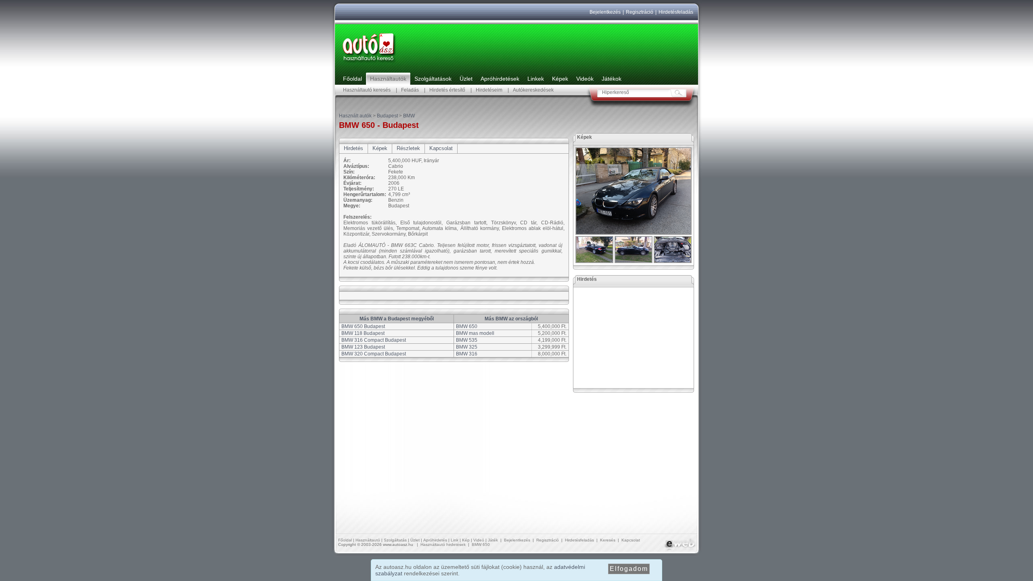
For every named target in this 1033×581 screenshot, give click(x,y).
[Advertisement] (633, 337)
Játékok (611, 78)
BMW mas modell (475, 333)
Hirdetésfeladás (676, 12)
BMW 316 (466, 354)
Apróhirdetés (435, 540)
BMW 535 (466, 340)
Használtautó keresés (367, 90)
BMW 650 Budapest (363, 326)
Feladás (410, 90)
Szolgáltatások (433, 78)
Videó (478, 540)
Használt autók (355, 116)
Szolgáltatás (395, 540)
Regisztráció (639, 12)
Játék (493, 540)
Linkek (535, 78)
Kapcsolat (441, 148)
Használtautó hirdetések (443, 544)
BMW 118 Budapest (363, 333)
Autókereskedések (533, 90)
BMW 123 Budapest (363, 347)
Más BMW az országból (511, 319)
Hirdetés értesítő (447, 90)
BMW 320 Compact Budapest (373, 354)
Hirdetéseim (489, 90)
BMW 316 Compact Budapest (373, 340)
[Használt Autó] (369, 63)
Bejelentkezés (605, 12)
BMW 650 (466, 326)
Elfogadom (629, 568)
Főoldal (352, 78)
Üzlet (466, 78)
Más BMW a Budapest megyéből (397, 319)
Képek (560, 78)
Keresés (607, 540)
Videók (585, 78)
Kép (466, 540)
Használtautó (367, 540)
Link (454, 540)
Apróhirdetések (500, 78)
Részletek (408, 148)
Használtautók (388, 78)
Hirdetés (353, 148)
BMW (409, 116)
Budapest (387, 116)
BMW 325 (466, 347)
